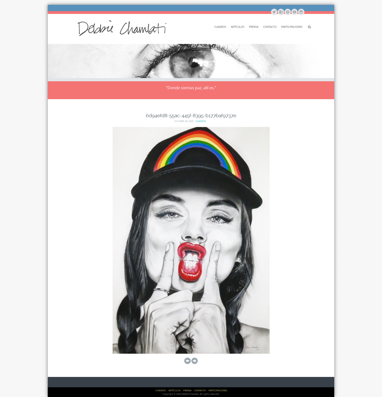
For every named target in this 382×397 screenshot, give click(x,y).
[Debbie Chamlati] (122, 28)
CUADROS (220, 27)
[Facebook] (280, 12)
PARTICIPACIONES (291, 27)
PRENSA (253, 27)
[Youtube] (294, 12)
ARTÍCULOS (237, 27)
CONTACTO (270, 27)
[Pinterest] (287, 12)
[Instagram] (301, 12)
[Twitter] (274, 12)
